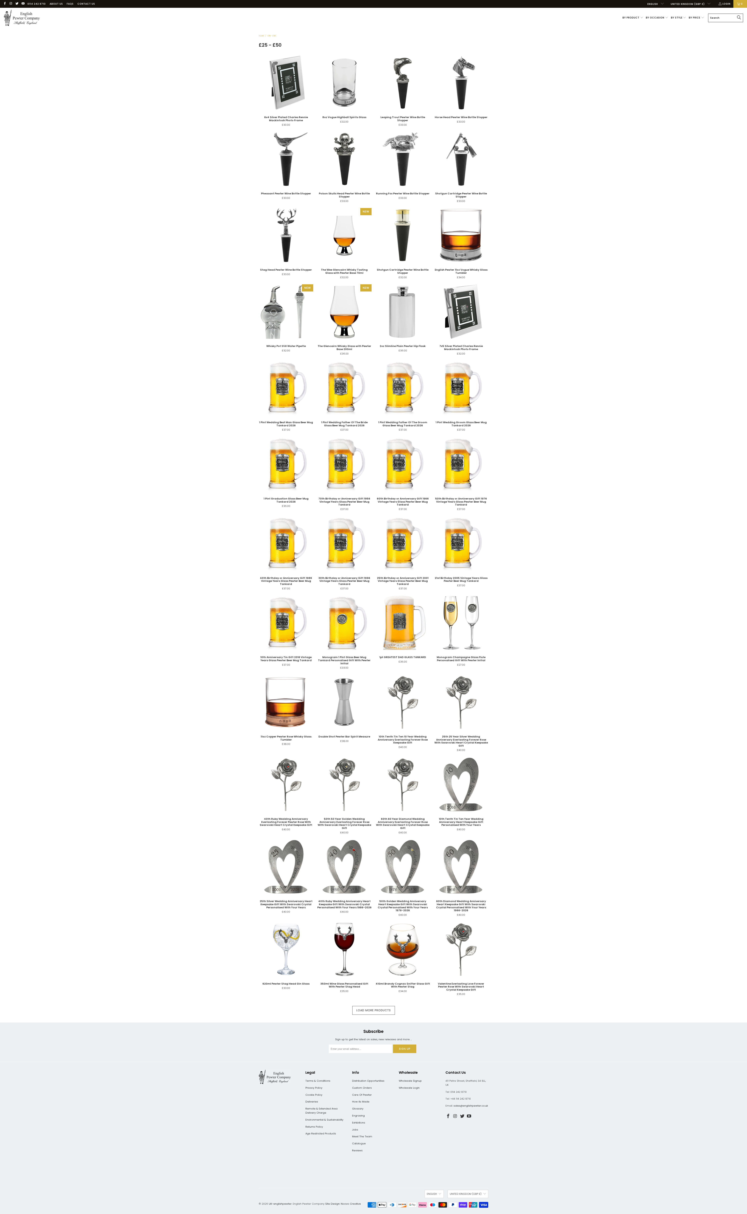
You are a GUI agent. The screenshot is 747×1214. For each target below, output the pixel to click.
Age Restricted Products (320, 1133)
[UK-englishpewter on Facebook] (4, 3)
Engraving (358, 1115)
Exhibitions (358, 1122)
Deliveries (311, 1101)
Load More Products (373, 1010)
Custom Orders (362, 1088)
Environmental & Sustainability (324, 1120)
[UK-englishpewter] (22, 18)
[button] (632, 17)
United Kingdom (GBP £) (688, 4)
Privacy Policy (313, 1088)
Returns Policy (314, 1127)
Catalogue (359, 1143)
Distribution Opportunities (368, 1081)
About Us (56, 3)
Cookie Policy (313, 1095)
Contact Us (86, 3)
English (653, 4)
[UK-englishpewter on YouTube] (23, 3)
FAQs (70, 3)
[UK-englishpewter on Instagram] (10, 3)
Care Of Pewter (362, 1095)
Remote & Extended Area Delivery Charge (321, 1111)
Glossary (357, 1108)
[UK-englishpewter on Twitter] (16, 3)
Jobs (355, 1129)
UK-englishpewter (280, 1204)
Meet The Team (362, 1136)
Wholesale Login (409, 1088)
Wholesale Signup (410, 1081)
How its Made (360, 1101)
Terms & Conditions (317, 1081)
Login (726, 3)
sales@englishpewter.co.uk (470, 1106)
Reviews (357, 1150)
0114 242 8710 (36, 3)
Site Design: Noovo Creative (343, 1204)
